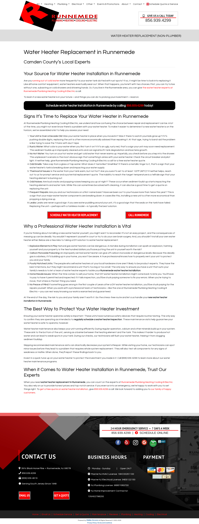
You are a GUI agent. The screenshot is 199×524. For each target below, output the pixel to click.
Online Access (92, 520)
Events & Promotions (108, 4)
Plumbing (126, 514)
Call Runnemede (138, 215)
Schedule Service (62, 514)
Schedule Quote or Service (163, 4)
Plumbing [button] (63, 4)
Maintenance (99, 514)
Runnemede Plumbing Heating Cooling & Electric (147, 382)
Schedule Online (153, 433)
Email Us (46, 514)
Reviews (113, 514)
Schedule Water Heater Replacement (74, 215)
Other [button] (89, 4)
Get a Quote (82, 514)
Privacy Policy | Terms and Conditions (99, 523)
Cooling (150, 514)
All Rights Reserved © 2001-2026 (110, 520)
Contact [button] (138, 4)
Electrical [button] (77, 4)
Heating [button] (48, 4)
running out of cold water (45, 80)
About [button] (125, 4)
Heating (138, 514)
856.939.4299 (158, 20)
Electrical (162, 514)
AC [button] (38, 4)
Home (35, 514)
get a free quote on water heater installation (64, 389)
